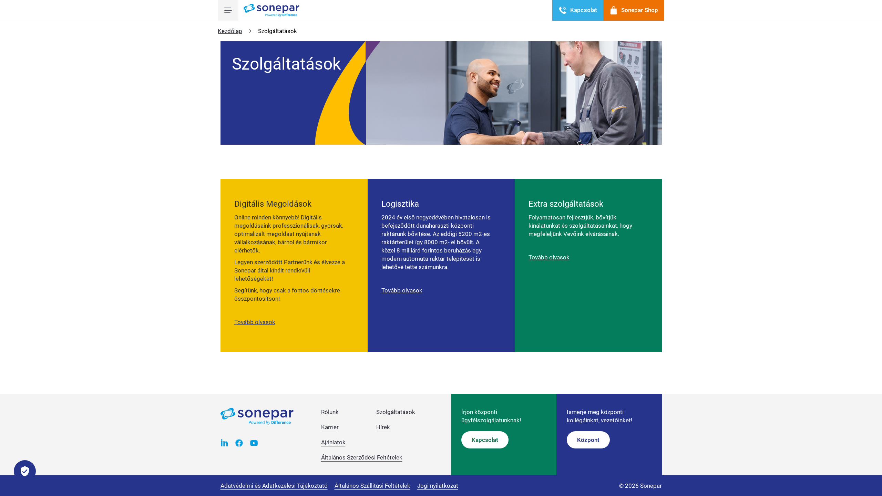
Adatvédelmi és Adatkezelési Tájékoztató (274, 485)
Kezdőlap (230, 31)
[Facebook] (239, 442)
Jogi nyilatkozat (437, 485)
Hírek (383, 427)
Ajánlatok (333, 442)
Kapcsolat (485, 439)
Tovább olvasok (254, 322)
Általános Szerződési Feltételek (361, 457)
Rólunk (330, 412)
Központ (588, 439)
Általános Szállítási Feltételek (372, 485)
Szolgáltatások (395, 412)
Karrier (330, 427)
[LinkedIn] (224, 442)
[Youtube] (254, 442)
